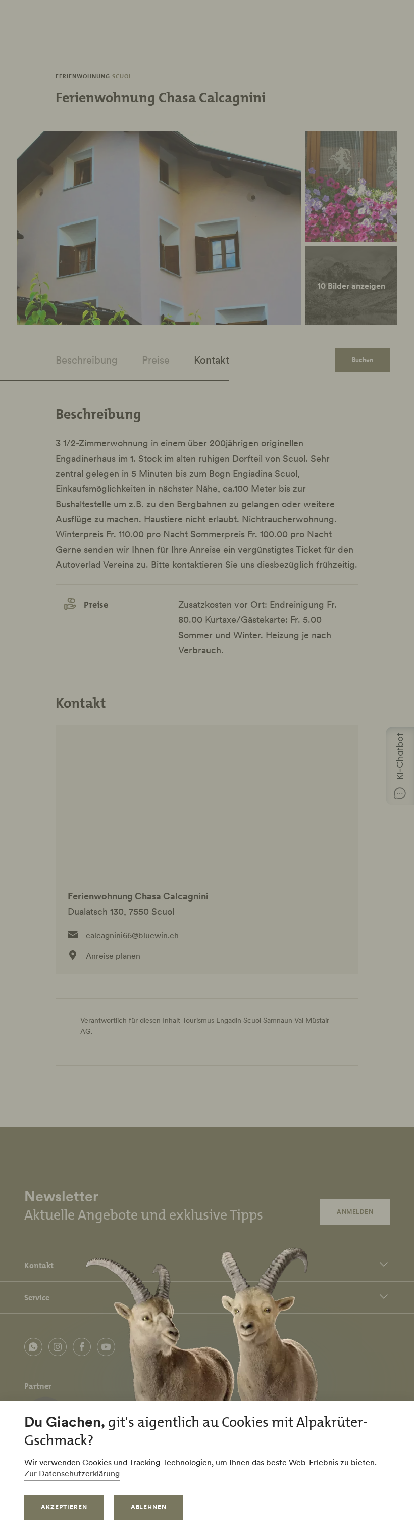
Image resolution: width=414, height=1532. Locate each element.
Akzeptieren (64, 1507)
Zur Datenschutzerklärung (72, 1473)
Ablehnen (149, 1507)
